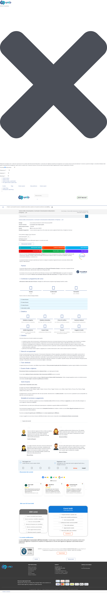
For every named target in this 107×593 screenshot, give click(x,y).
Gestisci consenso (6, 591)
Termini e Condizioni (32, 574)
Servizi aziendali (31, 573)
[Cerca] (86, 216)
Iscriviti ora (68, 533)
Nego (12, 186)
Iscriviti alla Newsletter (85, 568)
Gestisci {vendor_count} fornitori (9, 181)
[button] (53, 85)
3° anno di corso (24, 305)
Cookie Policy (5, 188)
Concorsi (30, 572)
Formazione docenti (32, 569)
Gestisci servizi (6, 179)
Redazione (65, 573)
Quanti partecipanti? (23, 236)
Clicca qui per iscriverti (26, 243)
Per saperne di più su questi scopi (9, 182)
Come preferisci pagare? (24, 234)
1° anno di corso (24, 299)
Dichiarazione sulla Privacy (8, 189)
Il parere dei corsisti (26, 421)
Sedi (62, 572)
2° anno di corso (24, 302)
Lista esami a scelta (25, 308)
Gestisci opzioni (6, 178)
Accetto (4, 186)
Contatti (66, 572)
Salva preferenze (33, 186)
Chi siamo (57, 572)
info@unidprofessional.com (60, 570)
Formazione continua (32, 568)
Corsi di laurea (63, 211)
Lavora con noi (58, 573)
